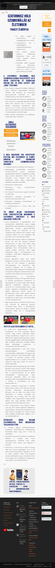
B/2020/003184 (11, 150)
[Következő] (31, 477)
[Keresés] (6, 12)
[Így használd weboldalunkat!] (1, 284)
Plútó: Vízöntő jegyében (50, 176)
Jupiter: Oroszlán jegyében (50, 150)
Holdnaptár (46, 206)
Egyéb (46, 231)
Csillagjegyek (7, 504)
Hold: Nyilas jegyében (50, 105)
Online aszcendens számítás (8, 522)
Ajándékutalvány (7, 513)
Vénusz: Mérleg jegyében (50, 132)
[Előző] (7, 477)
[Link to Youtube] (50, 562)
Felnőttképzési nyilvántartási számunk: (11, 143)
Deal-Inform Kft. (41, 562)
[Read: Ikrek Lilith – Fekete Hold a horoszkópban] (17, 532)
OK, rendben (23, 7)
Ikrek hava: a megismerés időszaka (22, 513)
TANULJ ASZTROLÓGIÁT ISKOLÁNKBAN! (11, 124)
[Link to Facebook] (48, 562)
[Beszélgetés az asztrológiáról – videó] (12, 474)
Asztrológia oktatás (8, 510)
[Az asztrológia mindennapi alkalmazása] (26, 474)
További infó (32, 7)
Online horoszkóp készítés (8, 517)
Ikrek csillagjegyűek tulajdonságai (23, 523)
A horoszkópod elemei (46, 187)
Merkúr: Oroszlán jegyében (50, 125)
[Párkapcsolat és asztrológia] (19, 474)
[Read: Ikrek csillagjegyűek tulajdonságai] (17, 522)
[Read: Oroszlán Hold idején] (17, 504)
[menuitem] (3, 12)
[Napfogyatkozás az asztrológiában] (54, 284)
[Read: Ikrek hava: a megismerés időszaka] (17, 512)
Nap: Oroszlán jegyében (50, 99)
